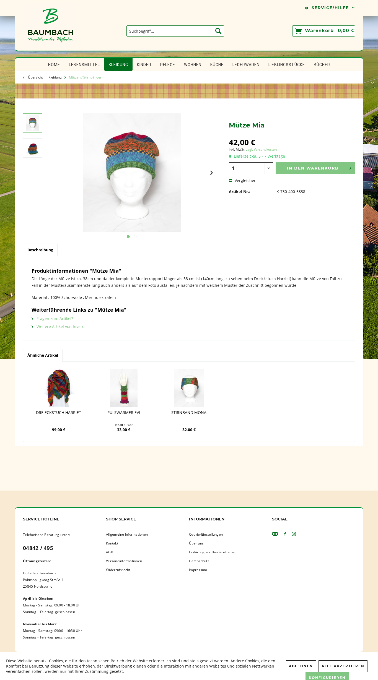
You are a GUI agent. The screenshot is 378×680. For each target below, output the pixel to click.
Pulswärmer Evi (123, 412)
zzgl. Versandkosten (261, 149)
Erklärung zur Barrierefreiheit (213, 552)
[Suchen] (218, 31)
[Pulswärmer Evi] (123, 388)
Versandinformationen (124, 561)
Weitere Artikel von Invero (59, 326)
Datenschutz (199, 561)
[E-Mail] (275, 534)
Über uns (196, 543)
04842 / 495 (38, 548)
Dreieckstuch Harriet (58, 412)
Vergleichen (245, 180)
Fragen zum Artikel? (54, 318)
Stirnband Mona (188, 412)
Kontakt (112, 543)
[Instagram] (294, 534)
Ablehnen (301, 666)
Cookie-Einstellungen (206, 534)
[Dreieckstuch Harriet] (58, 388)
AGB (109, 552)
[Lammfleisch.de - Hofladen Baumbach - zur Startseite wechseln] (50, 47)
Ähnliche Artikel (42, 355)
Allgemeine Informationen (127, 534)
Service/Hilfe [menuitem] (330, 7)
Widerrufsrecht (118, 569)
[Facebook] (285, 534)
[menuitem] (175, 31)
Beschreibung (40, 249)
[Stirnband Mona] (189, 388)
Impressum (198, 569)
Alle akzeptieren (343, 666)
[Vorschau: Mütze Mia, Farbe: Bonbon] (32, 123)
